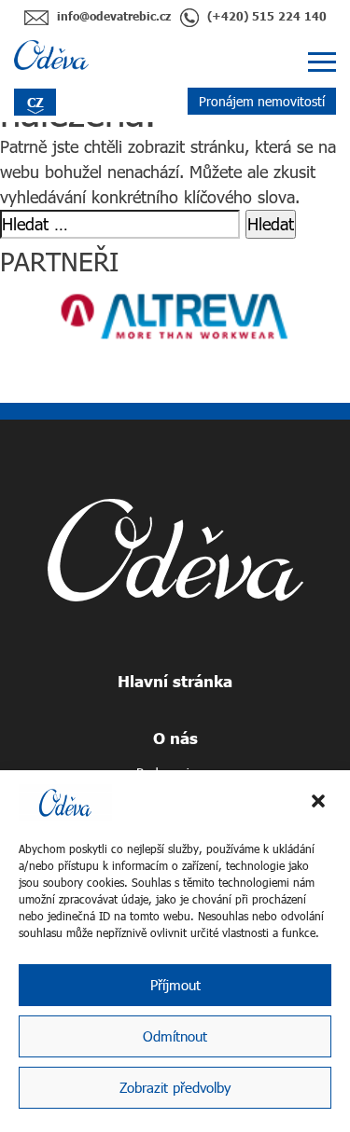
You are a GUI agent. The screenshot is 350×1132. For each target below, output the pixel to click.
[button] (320, 803)
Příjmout (175, 984)
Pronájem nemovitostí (262, 101)
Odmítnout (175, 1036)
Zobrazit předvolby (175, 1087)
